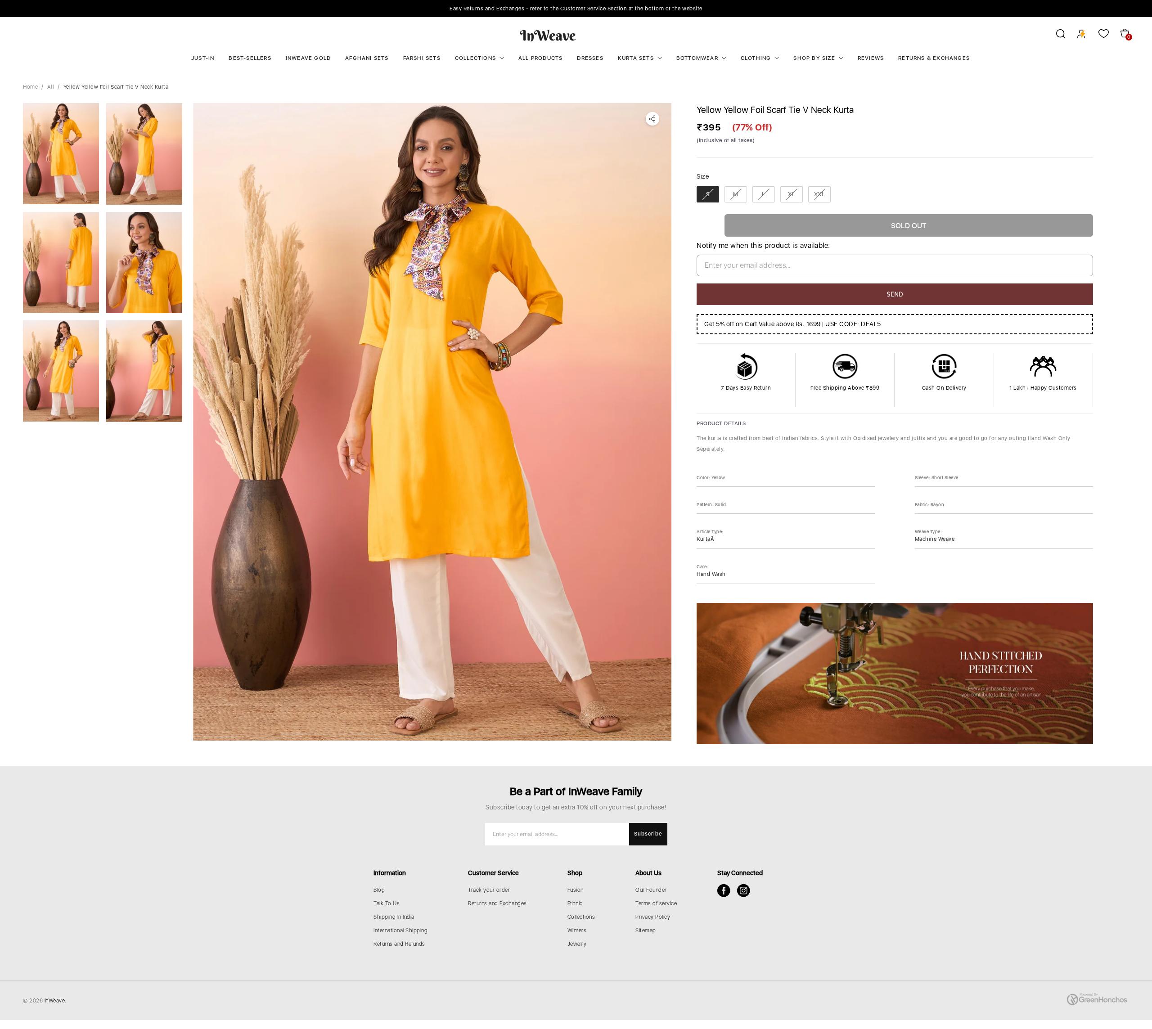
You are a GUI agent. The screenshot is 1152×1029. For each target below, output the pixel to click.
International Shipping (401, 930)
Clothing (756, 58)
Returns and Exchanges (497, 903)
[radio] (708, 194)
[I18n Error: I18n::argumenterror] (61, 153)
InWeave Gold (308, 58)
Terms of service (656, 903)
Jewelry (577, 944)
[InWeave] (548, 35)
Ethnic (575, 903)
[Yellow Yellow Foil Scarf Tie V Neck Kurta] (432, 422)
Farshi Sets (422, 58)
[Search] (1054, 35)
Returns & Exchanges (934, 58)
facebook (723, 890)
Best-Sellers (250, 58)
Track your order (489, 890)
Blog (379, 890)
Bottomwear (697, 58)
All (50, 87)
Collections (475, 58)
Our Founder (651, 890)
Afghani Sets (366, 58)
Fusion (575, 890)
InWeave (55, 1001)
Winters (577, 930)
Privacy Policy (652, 917)
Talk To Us (387, 903)
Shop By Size (814, 58)
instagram (743, 890)
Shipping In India (394, 917)
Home (30, 87)
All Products (540, 58)
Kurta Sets (636, 58)
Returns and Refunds (399, 944)
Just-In (202, 58)
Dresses (590, 58)
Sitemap (645, 930)
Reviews (871, 58)
